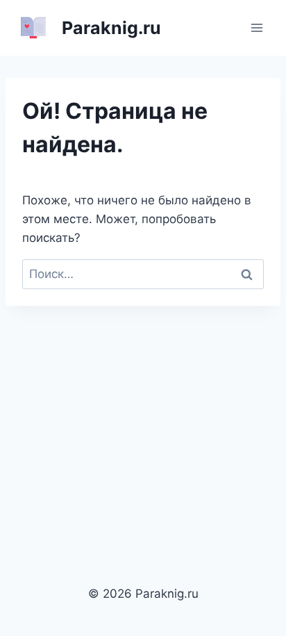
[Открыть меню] (256, 27)
